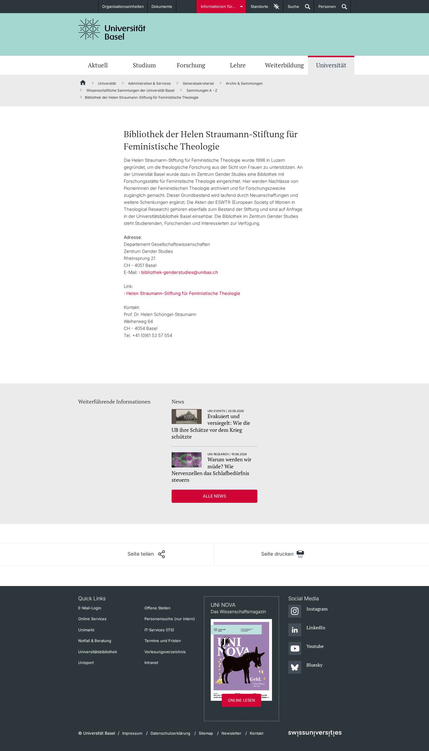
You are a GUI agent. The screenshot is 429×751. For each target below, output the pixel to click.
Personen (325, 8)
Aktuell (98, 65)
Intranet (151, 662)
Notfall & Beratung (94, 640)
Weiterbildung (284, 65)
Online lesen (241, 700)
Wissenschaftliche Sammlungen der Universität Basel (130, 90)
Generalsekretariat (198, 83)
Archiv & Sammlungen (244, 83)
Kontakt (256, 733)
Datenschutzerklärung (170, 733)
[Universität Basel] (112, 29)
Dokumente (161, 6)
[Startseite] (83, 83)
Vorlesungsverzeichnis (165, 651)
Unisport (86, 662)
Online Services (92, 618)
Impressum (132, 733)
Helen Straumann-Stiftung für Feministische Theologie (183, 293)
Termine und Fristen (162, 640)
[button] (146, 554)
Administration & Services (149, 83)
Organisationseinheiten (123, 6)
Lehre (238, 65)
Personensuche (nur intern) (169, 618)
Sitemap (206, 733)
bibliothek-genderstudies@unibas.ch (179, 272)
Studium (144, 65)
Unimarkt (86, 629)
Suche (291, 8)
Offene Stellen (157, 608)
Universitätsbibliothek (97, 651)
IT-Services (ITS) (159, 629)
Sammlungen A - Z (201, 90)
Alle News (214, 495)
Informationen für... (218, 6)
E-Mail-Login (89, 608)
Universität (331, 65)
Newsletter (231, 733)
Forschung (191, 65)
